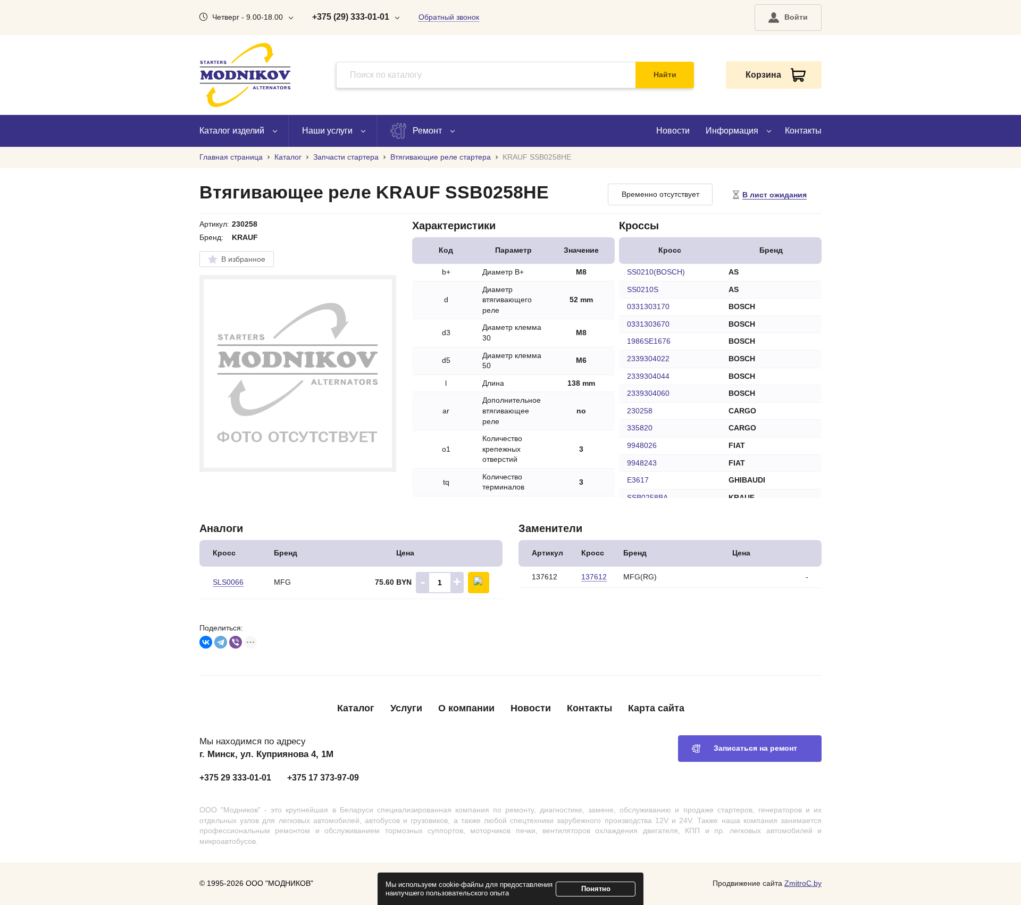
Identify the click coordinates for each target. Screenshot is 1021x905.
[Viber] (235, 642)
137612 (594, 576)
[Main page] (245, 75)
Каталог (355, 708)
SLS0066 (228, 582)
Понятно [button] (595, 889)
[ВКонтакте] (205, 642)
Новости (673, 130)
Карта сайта (656, 708)
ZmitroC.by (803, 883)
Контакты (803, 130)
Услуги (406, 708)
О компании (466, 708)
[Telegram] (220, 642)
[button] (788, 17)
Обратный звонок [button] (449, 17)
